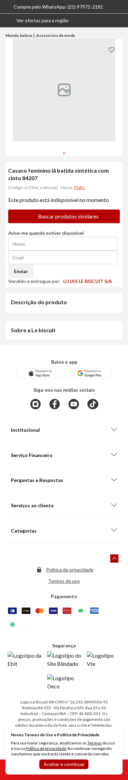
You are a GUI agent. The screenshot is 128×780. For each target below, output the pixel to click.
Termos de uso (64, 581)
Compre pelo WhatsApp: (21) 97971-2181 (58, 7)
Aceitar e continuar (64, 764)
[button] (37, 20)
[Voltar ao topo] (114, 558)
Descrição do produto (39, 302)
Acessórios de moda (55, 35)
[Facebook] (54, 404)
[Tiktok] (93, 404)
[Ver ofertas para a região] (120, 20)
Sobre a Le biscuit (33, 330)
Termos (94, 742)
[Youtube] (74, 404)
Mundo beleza (18, 35)
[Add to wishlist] (111, 49)
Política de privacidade (70, 570)
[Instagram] (35, 404)
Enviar (21, 271)
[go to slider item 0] (64, 153)
